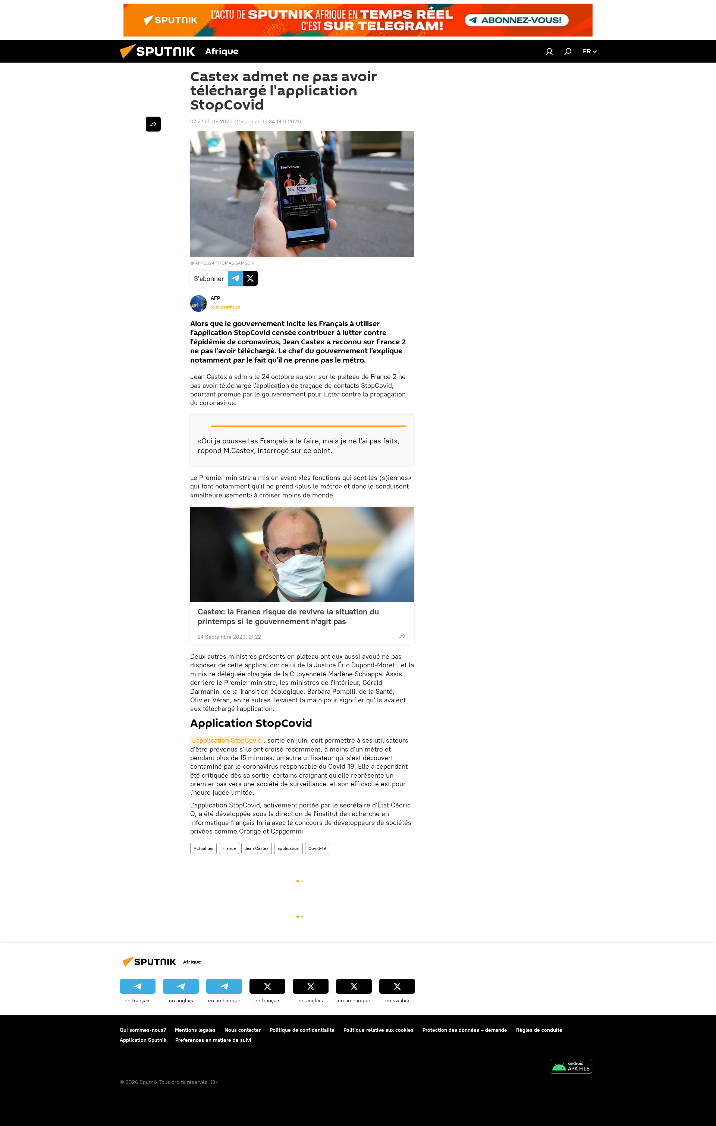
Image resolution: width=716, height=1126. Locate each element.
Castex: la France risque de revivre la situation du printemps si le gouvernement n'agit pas (288, 616)
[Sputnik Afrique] (160, 60)
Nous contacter (242, 1030)
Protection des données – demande (465, 1030)
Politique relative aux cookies (378, 1030)
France (229, 848)
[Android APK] (571, 1067)
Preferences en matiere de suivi (213, 1040)
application (288, 848)
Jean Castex (256, 848)
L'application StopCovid (227, 740)
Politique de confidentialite (302, 1030)
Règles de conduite (539, 1030)
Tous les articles (225, 307)
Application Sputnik (143, 1040)
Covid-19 (317, 848)
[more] (402, 636)
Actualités (203, 848)
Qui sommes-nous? (143, 1030)
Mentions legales (195, 1030)
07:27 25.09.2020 (211, 121)
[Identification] (549, 51)
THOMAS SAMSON (235, 263)
